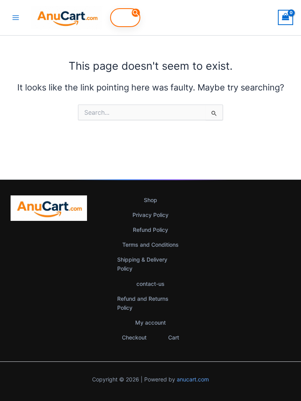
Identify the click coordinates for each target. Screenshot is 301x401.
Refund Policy (150, 229)
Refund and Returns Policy (143, 303)
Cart (173, 337)
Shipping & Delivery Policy (142, 264)
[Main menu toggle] (16, 17)
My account (150, 322)
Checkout (134, 337)
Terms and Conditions (150, 244)
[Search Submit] (136, 13)
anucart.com (193, 379)
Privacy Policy (150, 214)
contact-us (150, 283)
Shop (150, 200)
